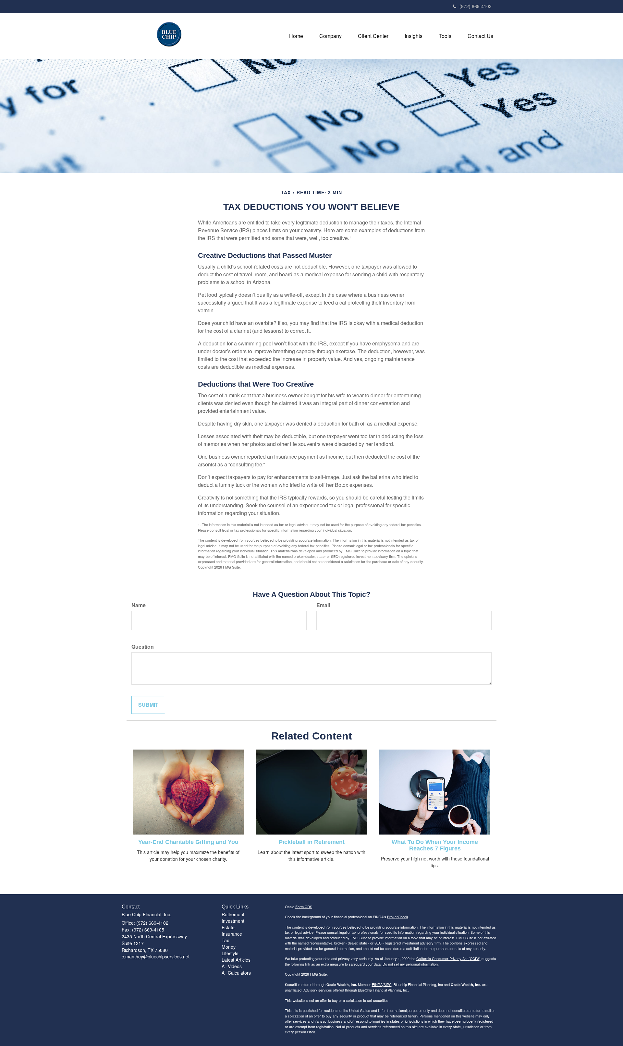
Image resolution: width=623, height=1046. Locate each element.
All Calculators (236, 972)
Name (138, 605)
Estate (228, 927)
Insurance (232, 934)
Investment (233, 921)
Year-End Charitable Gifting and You (188, 842)
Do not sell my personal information (410, 964)
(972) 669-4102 (475, 6)
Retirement (233, 914)
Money (229, 947)
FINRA (377, 984)
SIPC (388, 984)
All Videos (232, 966)
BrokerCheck (397, 916)
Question (142, 646)
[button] (330, 36)
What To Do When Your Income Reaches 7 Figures (435, 845)
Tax (225, 940)
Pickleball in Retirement (312, 842)
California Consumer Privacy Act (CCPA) (448, 958)
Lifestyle (230, 953)
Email (323, 605)
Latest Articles (236, 959)
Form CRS (303, 906)
